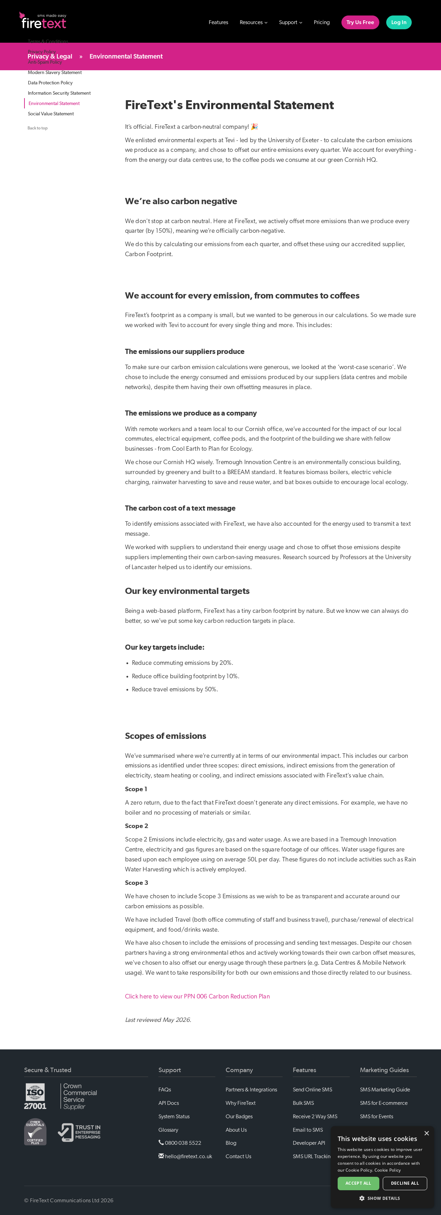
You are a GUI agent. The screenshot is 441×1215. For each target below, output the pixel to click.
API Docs (168, 1103)
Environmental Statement (54, 103)
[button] (382, 1198)
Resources (252, 22)
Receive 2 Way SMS (315, 1116)
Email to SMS (308, 1130)
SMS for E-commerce (384, 1103)
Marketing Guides (384, 1070)
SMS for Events (376, 1116)
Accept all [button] (358, 1183)
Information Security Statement (59, 93)
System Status (173, 1116)
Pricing (322, 22)
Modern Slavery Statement (55, 72)
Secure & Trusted (47, 1070)
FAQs (164, 1089)
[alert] (382, 1167)
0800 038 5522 (182, 1143)
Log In (399, 22)
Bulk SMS (303, 1103)
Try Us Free (360, 22)
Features (218, 22)
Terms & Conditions (48, 41)
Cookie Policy (388, 1170)
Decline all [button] (405, 1183)
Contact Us (238, 1156)
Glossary (168, 1130)
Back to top (38, 128)
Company (239, 1070)
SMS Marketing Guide (385, 1089)
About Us (236, 1130)
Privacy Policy (42, 51)
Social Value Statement (51, 113)
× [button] (426, 1133)
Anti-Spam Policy (45, 62)
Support (288, 22)
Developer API (309, 1143)
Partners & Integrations (251, 1089)
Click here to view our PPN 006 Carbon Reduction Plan (197, 997)
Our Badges (239, 1116)
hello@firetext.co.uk (188, 1156)
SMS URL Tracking (313, 1156)
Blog (231, 1143)
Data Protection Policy (50, 82)
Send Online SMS (312, 1089)
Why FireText (241, 1103)
